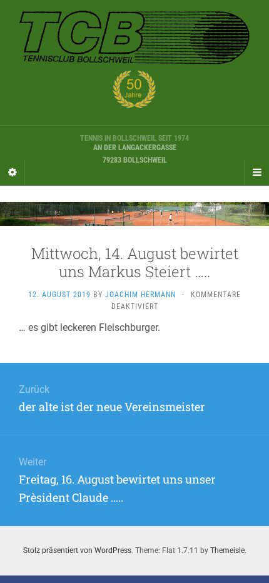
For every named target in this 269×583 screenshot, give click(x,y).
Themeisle (227, 550)
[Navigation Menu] (256, 172)
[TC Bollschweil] (134, 62)
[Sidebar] (12, 172)
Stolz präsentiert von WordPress (77, 550)
